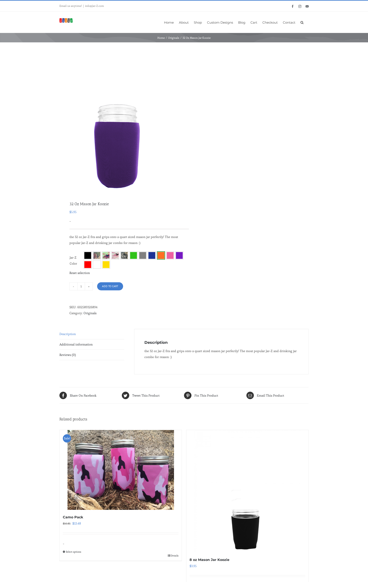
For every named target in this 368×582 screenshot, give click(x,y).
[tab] (91, 334)
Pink (170, 255)
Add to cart (110, 286)
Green (133, 255)
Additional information (76, 344)
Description (67, 334)
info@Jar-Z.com (94, 6)
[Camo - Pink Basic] (115, 255)
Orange (161, 255)
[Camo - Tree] (124, 255)
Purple (179, 255)
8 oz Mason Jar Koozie (209, 560)
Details (174, 555)
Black (87, 255)
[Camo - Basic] (96, 255)
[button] (301, 22)
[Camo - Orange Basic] (106, 255)
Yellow (106, 264)
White (96, 264)
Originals (89, 313)
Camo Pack (73, 517)
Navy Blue (151, 255)
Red (87, 264)
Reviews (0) (67, 355)
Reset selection (79, 273)
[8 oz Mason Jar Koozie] (247, 491)
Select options (73, 551)
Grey (142, 255)
